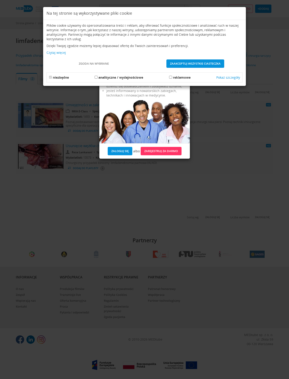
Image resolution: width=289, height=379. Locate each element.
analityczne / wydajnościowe (120, 77)
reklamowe (182, 77)
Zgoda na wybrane (94, 63)
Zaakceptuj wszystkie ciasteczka (195, 63)
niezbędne (61, 77)
